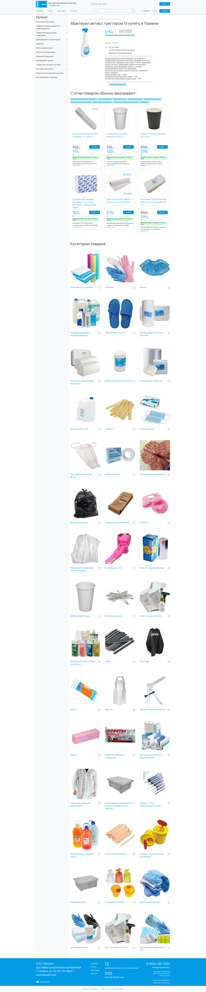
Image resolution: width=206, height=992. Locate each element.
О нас (50, 11)
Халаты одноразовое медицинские (80, 804)
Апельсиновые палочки (116, 854)
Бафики (73, 754)
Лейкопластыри (112, 474)
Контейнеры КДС (78, 902)
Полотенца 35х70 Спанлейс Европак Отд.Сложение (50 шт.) (153, 202)
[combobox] (114, 10)
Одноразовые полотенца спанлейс (151, 334)
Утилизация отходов (114, 902)
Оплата (73, 11)
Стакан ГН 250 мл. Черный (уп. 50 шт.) (152, 135)
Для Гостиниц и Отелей (150, 616)
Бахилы (143, 287)
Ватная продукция (113, 616)
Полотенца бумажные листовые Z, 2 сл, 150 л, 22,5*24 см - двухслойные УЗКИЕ (85, 203)
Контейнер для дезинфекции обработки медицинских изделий (118, 806)
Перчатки (109, 287)
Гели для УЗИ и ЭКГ (79, 429)
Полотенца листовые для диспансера (126, 102)
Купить (125, 31)
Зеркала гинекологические (152, 709)
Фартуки (109, 709)
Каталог (39, 11)
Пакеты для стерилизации (117, 522)
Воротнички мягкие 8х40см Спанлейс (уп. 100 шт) (85, 135)
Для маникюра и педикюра (152, 474)
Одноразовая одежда (150, 902)
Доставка (61, 11)
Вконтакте (45, 981)
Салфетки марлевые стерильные (114, 756)
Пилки (108, 661)
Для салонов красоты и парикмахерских (84, 99)
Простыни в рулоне (105, 99)
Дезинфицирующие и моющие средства (80, 334)
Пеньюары (145, 661)
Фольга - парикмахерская (152, 568)
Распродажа (144, 102)
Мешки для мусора (79, 522)
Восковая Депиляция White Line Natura (83, 662)
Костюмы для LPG (113, 568)
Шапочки (144, 522)
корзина (164, 11)
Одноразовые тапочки (115, 332)
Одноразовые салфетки (151, 380)
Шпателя (109, 429)
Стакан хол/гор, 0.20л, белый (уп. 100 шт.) (117, 135)
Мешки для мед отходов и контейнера (152, 855)
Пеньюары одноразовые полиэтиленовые (81, 569)
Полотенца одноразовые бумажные (82, 382)
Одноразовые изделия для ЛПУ (81, 102)
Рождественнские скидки (152, 99)
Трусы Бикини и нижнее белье (81, 475)
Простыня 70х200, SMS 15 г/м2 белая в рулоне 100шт (119, 200)
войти (165, 4)
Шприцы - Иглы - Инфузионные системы (150, 804)
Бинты (73, 709)
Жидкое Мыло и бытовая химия (81, 855)
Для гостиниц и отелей (115, 947)
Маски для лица (147, 429)
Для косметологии (119, 99)
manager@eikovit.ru (161, 967)
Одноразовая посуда (135, 99)
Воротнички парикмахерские (102, 102)
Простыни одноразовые (81, 287)
